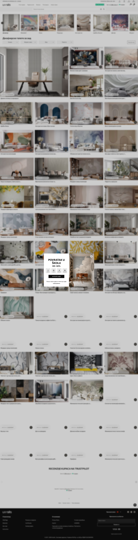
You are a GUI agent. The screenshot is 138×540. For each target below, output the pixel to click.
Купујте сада (56, 276)
